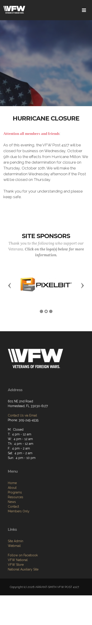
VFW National (18, 560)
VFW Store (16, 564)
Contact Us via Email (22, 415)
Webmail (14, 546)
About (12, 487)
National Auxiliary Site (23, 569)
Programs (15, 492)
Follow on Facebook (23, 555)
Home (12, 483)
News (12, 502)
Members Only (18, 511)
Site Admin (15, 541)
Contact (13, 506)
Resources (15, 497)
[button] (9, 285)
